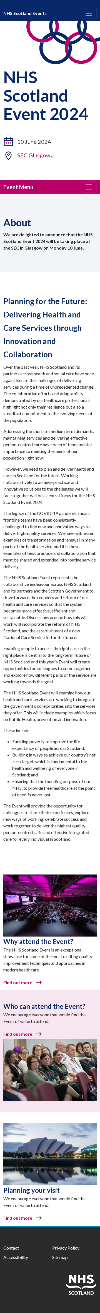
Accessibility (15, 1257)
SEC (33, 155)
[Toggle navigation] (89, 13)
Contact (11, 1247)
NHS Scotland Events (25, 13)
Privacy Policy (65, 1247)
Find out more (17, 982)
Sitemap (60, 1257)
